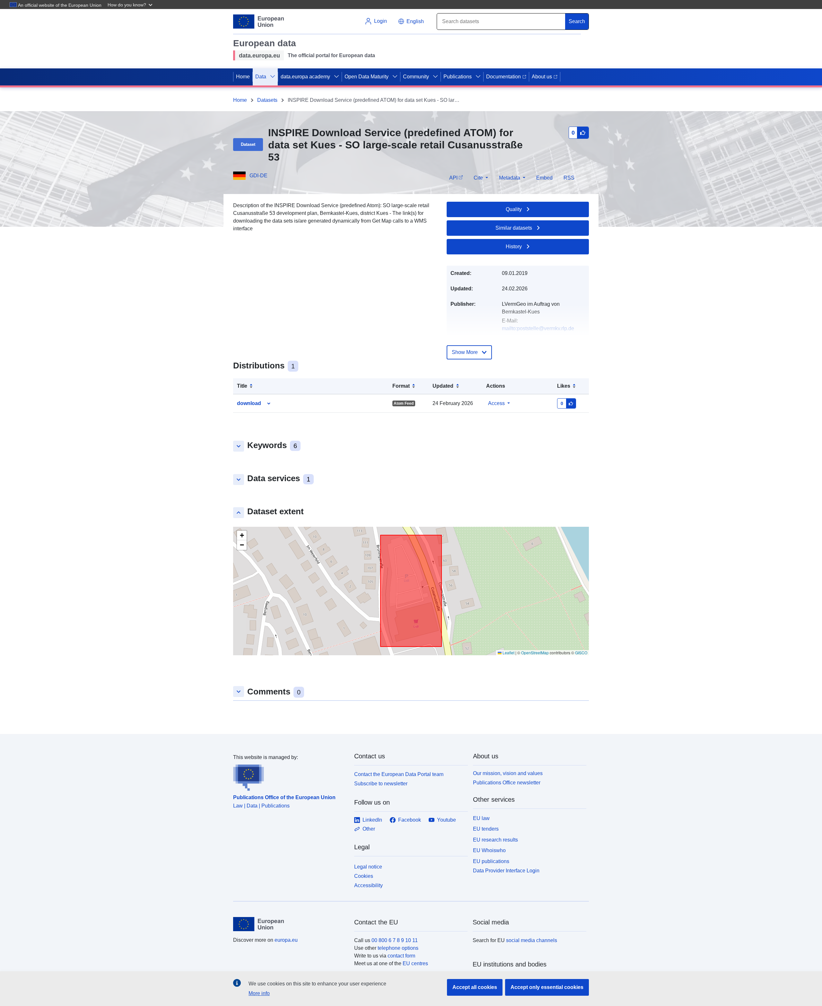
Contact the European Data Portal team (398, 774)
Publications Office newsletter (506, 782)
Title (242, 386)
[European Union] (290, 924)
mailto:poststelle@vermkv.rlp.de (538, 328)
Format (401, 386)
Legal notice (368, 866)
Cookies (363, 876)
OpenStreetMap (535, 652)
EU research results (495, 840)
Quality (514, 209)
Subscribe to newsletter (380, 783)
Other (369, 829)
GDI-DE (258, 175)
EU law (481, 818)
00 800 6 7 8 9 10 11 (395, 940)
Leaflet (508, 652)
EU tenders (486, 829)
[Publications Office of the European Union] (289, 776)
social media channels (531, 940)
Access (496, 403)
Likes (563, 386)
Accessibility (368, 885)
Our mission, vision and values (508, 773)
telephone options (398, 948)
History (514, 246)
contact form (401, 955)
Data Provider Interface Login (506, 870)
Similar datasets (513, 228)
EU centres (415, 963)
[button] (131, 4)
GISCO (581, 652)
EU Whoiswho (489, 850)
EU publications (491, 861)
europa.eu (286, 940)
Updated (443, 386)
